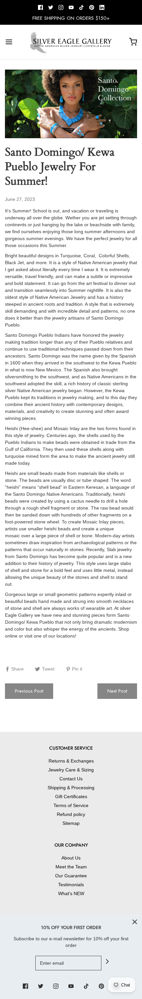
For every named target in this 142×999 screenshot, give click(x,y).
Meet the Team (71, 866)
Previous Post (29, 691)
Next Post (117, 691)
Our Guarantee (71, 875)
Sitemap (71, 823)
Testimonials (71, 884)
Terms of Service (71, 805)
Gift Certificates (71, 796)
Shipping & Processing (71, 787)
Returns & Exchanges (71, 761)
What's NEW (71, 893)
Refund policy (71, 814)
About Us (71, 857)
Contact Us (71, 778)
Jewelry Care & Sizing (71, 769)
